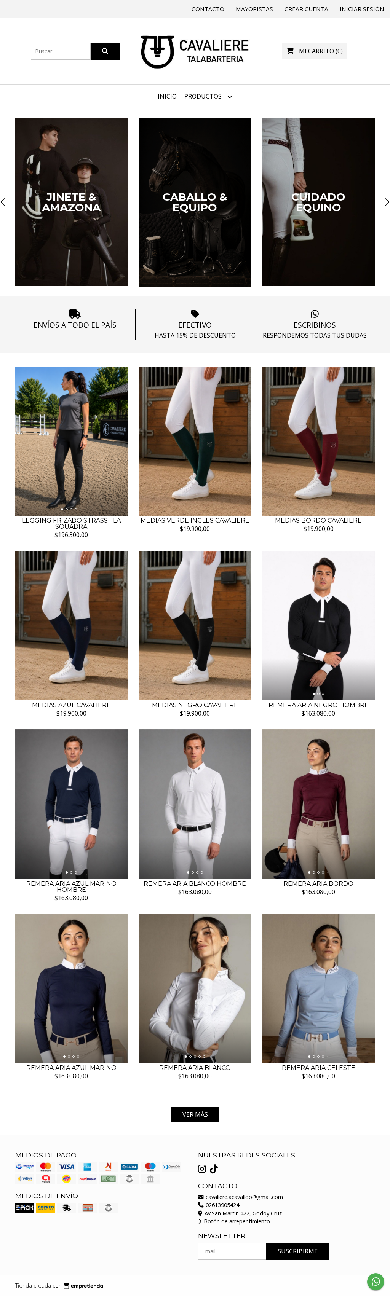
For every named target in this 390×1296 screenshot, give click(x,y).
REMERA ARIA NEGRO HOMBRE (319, 705)
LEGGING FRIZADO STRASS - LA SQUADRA (71, 523)
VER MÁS (195, 1114)
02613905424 (221, 1204)
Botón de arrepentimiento (236, 1221)
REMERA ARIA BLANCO (195, 1067)
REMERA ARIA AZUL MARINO (71, 1067)
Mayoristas (254, 9)
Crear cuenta (306, 9)
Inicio (167, 96)
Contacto (208, 9)
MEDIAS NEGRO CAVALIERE (195, 705)
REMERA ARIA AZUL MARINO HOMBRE (71, 886)
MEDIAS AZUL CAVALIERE (71, 705)
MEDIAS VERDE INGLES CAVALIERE (195, 520)
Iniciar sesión (362, 9)
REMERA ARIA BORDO (318, 883)
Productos (203, 96)
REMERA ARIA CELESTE (318, 1067)
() (321, 51)
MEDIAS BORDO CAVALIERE (318, 520)
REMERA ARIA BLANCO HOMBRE (195, 883)
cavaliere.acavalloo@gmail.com (243, 1196)
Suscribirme (298, 1251)
